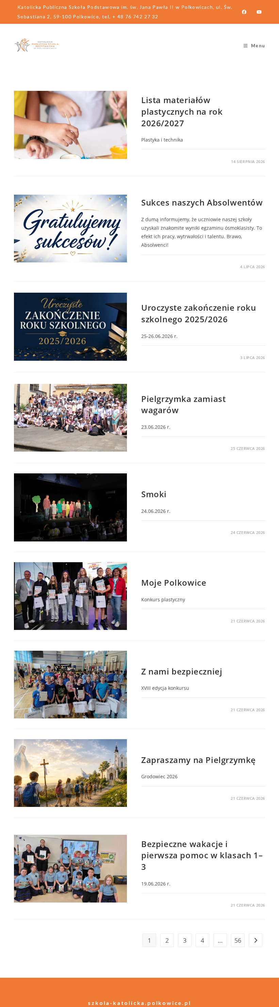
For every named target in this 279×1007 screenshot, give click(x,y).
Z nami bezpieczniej (181, 671)
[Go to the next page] (255, 940)
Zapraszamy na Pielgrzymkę (198, 759)
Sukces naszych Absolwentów (202, 202)
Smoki (154, 494)
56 (237, 940)
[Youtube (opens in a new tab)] (256, 12)
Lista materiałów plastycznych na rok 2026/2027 (182, 111)
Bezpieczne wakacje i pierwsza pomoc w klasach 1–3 (202, 855)
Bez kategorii (157, 88)
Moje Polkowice (173, 582)
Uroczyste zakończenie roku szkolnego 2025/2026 (198, 313)
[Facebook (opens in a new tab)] (244, 12)
